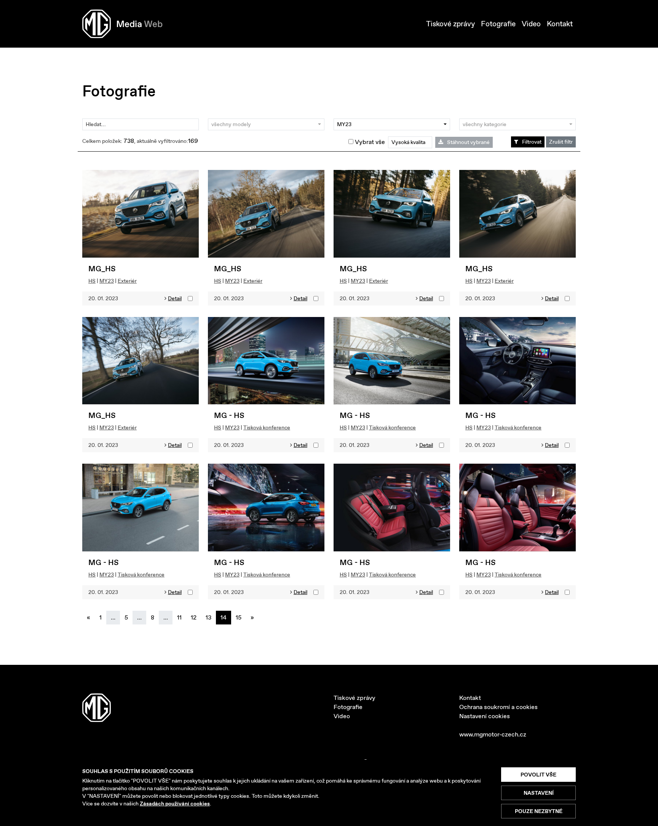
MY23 (106, 280)
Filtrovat (531, 141)
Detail (175, 298)
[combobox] (266, 124)
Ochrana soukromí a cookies (498, 707)
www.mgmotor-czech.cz (492, 734)
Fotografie (498, 24)
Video (531, 24)
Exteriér (127, 280)
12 (193, 617)
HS (92, 280)
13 (208, 617)
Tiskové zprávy (450, 24)
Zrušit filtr (561, 141)
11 (179, 617)
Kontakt (560, 24)
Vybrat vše (369, 142)
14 (223, 617)
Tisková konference (266, 427)
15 (238, 617)
